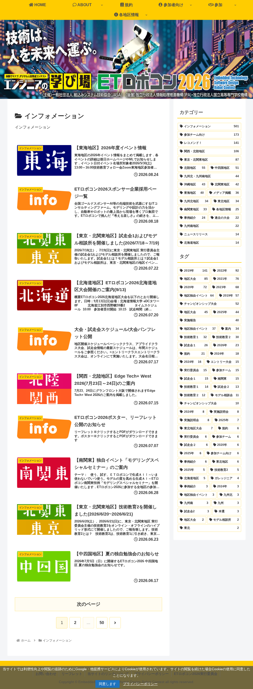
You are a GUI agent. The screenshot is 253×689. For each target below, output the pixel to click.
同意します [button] (107, 684)
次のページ (88, 604)
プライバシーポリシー (140, 684)
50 (102, 623)
